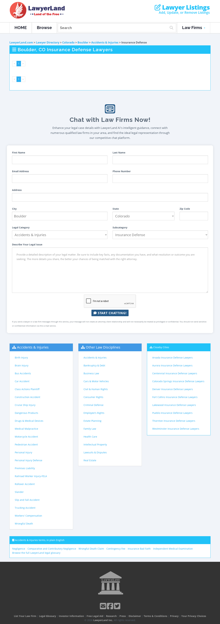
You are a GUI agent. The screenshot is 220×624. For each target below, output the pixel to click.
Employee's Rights (94, 413)
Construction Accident (27, 397)
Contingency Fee (115, 548)
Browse (44, 27)
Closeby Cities (161, 347)
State (116, 208)
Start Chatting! (111, 313)
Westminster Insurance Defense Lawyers (175, 428)
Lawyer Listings (185, 7)
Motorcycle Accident (26, 436)
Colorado (68, 42)
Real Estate (90, 460)
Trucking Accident (25, 507)
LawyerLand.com (21, 42)
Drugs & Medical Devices (29, 420)
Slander (19, 492)
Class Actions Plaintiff (27, 389)
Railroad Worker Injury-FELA (31, 476)
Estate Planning (92, 420)
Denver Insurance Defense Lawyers (172, 389)
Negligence (18, 548)
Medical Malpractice (26, 428)
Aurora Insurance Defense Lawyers (172, 365)
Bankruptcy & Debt (94, 365)
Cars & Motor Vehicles (96, 381)
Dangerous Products (26, 413)
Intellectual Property (95, 444)
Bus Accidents (23, 373)
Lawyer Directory (47, 42)
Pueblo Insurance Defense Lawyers (172, 413)
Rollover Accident (25, 484)
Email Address (20, 171)
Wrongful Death (24, 523)
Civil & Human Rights (96, 389)
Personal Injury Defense (28, 460)
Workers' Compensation (28, 515)
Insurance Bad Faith (139, 548)
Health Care (90, 436)
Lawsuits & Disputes (95, 452)
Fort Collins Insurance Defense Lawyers (174, 397)
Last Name (119, 152)
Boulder (83, 42)
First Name (18, 152)
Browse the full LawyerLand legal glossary (36, 552)
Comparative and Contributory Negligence (52, 548)
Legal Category (21, 227)
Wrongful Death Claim (91, 548)
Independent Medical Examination (173, 548)
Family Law (90, 428)
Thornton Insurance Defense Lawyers (173, 420)
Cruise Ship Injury (25, 405)
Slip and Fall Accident (27, 499)
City (14, 208)
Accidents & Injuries (104, 42)
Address (17, 190)
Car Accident (22, 381)
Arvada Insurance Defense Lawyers (172, 357)
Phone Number (122, 171)
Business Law (91, 373)
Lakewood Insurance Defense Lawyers (174, 405)
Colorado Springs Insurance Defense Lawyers (178, 381)
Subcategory (120, 227)
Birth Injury (21, 357)
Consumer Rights (93, 397)
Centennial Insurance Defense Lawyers (174, 373)
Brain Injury (21, 365)
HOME (20, 27)
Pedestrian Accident (26, 444)
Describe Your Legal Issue (27, 244)
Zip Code (185, 208)
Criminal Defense (93, 405)
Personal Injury (23, 452)
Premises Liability (25, 468)
